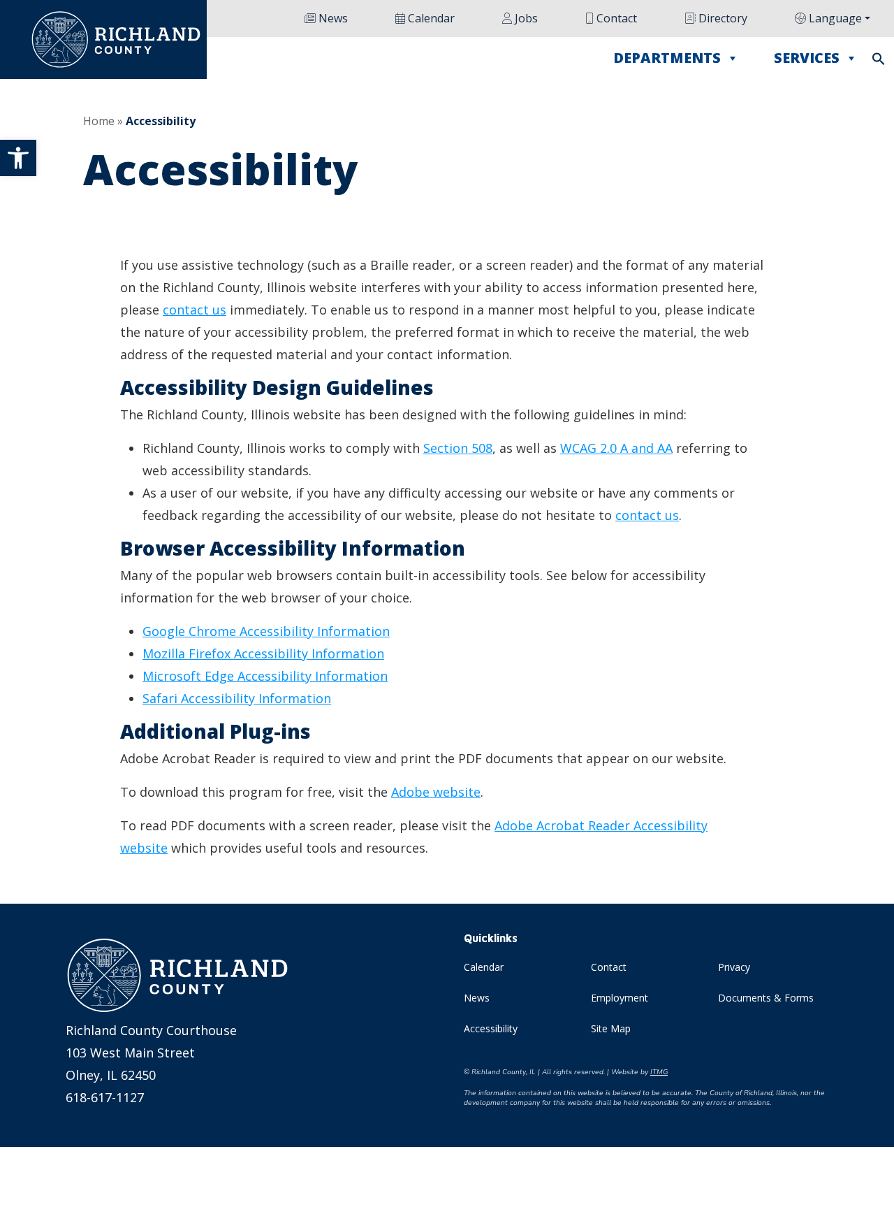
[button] (18, 158)
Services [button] (807, 57)
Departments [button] (667, 57)
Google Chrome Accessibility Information (266, 631)
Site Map (611, 1028)
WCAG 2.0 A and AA (616, 448)
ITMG (659, 1072)
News (332, 18)
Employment (619, 997)
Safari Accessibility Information (236, 698)
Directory (721, 18)
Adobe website (436, 791)
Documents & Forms (766, 997)
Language (834, 18)
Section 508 (457, 448)
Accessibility (491, 1028)
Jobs (525, 18)
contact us (194, 309)
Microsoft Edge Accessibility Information (265, 675)
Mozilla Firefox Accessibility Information (263, 653)
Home (99, 121)
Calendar (430, 18)
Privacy (734, 967)
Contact (615, 18)
